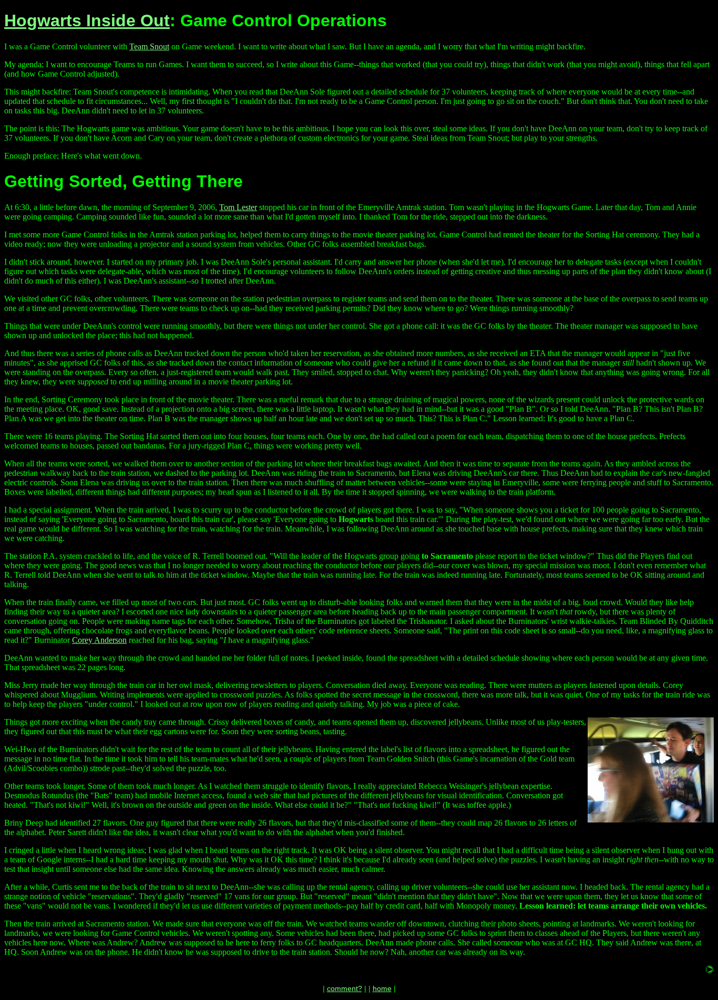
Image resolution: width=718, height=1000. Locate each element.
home (382, 988)
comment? (344, 988)
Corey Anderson (99, 640)
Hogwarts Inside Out (87, 20)
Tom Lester (238, 207)
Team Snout (149, 46)
